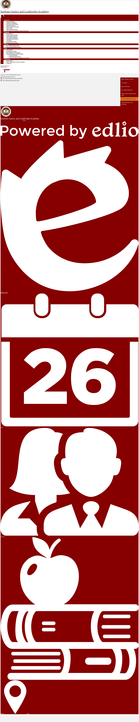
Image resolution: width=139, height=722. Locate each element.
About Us (3, 74)
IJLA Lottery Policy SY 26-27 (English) (15, 62)
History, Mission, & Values (12, 26)
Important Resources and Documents (14, 53)
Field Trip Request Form (14, 56)
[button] (6, 20)
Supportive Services (10, 25)
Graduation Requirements (12, 38)
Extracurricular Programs (12, 35)
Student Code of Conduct (12, 42)
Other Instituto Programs (12, 29)
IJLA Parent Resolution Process (13, 47)
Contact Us (9, 63)
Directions (27, 713)
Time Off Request (13, 55)
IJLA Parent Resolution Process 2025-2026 (13, 78)
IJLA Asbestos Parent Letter (12, 45)
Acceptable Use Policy (11, 41)
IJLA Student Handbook (12, 37)
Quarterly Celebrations (11, 22)
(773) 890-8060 (30, 120)
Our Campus (9, 28)
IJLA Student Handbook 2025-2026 (11, 80)
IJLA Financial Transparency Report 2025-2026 (17, 30)
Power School (9, 50)
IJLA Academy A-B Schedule (13, 52)
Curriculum (9, 40)
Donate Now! (6, 69)
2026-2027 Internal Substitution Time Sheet (19, 57)
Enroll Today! (9, 60)
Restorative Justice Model (12, 24)
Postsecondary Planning (11, 36)
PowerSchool (9, 33)
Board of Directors (10, 21)
